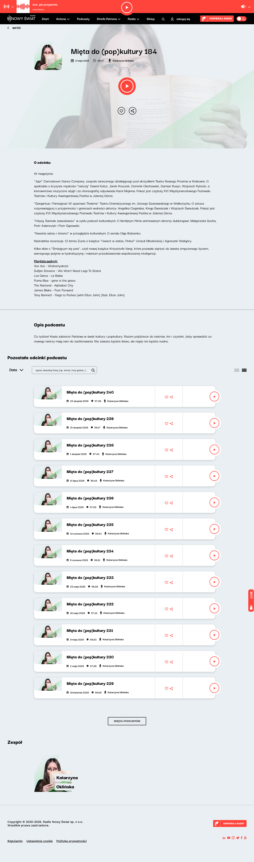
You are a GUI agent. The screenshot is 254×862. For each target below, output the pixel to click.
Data (13, 369)
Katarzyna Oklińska (123, 60)
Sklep (151, 18)
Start (45, 18)
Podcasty (83, 18)
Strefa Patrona (107, 18)
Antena (61, 18)
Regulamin (15, 841)
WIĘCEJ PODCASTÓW (127, 721)
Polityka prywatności (71, 841)
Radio (132, 18)
